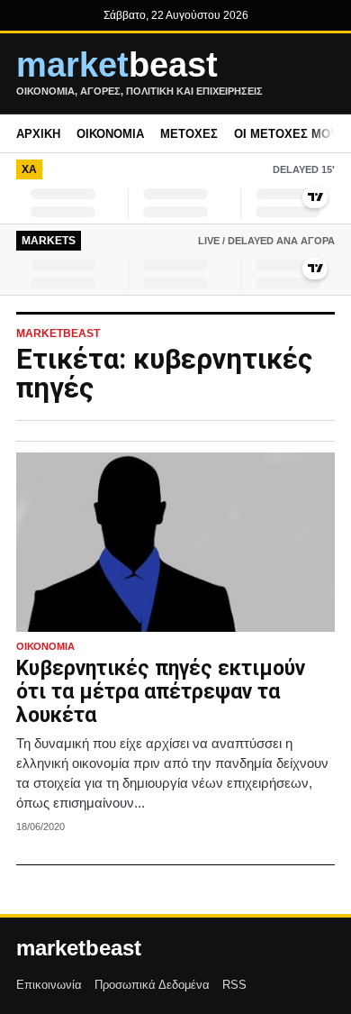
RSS (234, 984)
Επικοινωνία (49, 984)
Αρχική (38, 134)
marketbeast (78, 948)
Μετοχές (189, 134)
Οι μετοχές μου (286, 134)
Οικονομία (110, 134)
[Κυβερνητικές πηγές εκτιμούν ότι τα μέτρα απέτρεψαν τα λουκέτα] (175, 542)
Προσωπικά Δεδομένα (152, 984)
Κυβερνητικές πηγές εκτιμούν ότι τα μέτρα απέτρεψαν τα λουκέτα (160, 691)
